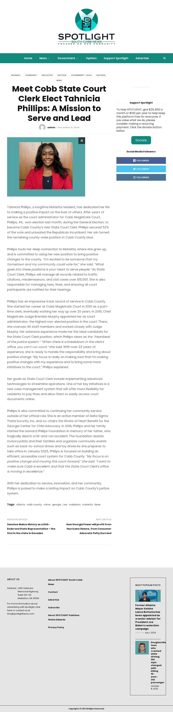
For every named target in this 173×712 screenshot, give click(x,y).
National (101, 75)
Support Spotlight (116, 58)
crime (47, 504)
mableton (75, 504)
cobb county (34, 504)
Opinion (91, 58)
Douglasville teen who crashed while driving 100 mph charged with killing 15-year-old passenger (156, 662)
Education (47, 75)
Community (31, 75)
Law (65, 504)
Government (66, 58)
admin (51, 127)
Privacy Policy (56, 627)
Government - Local (81, 75)
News (43, 58)
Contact (53, 592)
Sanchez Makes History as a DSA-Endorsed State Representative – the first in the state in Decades (31, 529)
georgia (56, 504)
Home (28, 58)
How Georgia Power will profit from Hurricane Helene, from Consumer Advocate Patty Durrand (88, 529)
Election (61, 75)
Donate (141, 140)
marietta (87, 504)
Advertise (142, 58)
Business (15, 75)
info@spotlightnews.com (20, 613)
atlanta (20, 504)
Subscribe (54, 607)
